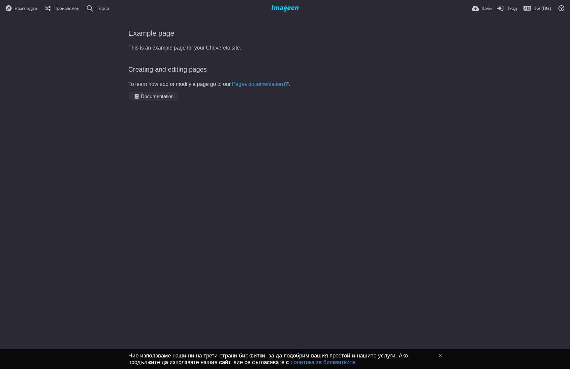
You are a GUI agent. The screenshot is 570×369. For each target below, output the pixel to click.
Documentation (157, 96)
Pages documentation (257, 84)
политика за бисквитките (323, 362)
